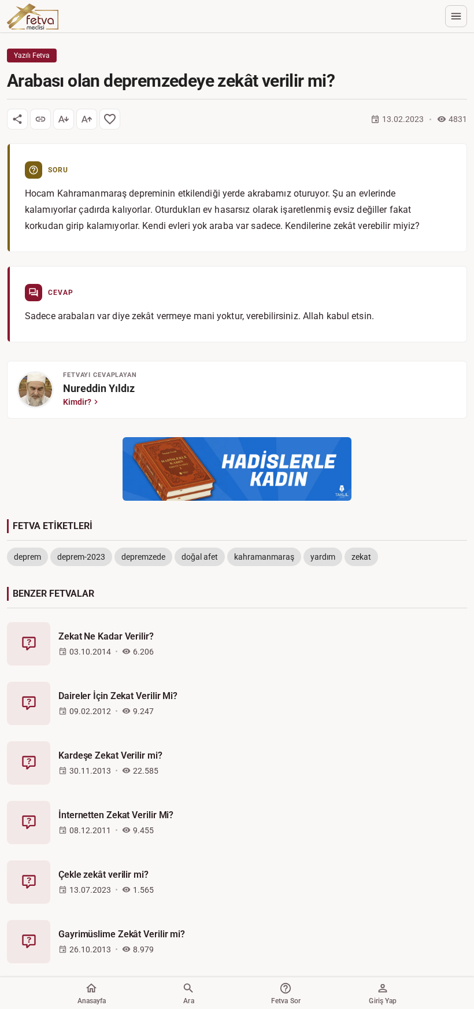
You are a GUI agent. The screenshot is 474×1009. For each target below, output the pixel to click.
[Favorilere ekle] (109, 119)
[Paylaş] (17, 119)
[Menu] (456, 16)
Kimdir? (77, 401)
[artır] (86, 119)
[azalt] (63, 119)
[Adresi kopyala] (40, 119)
